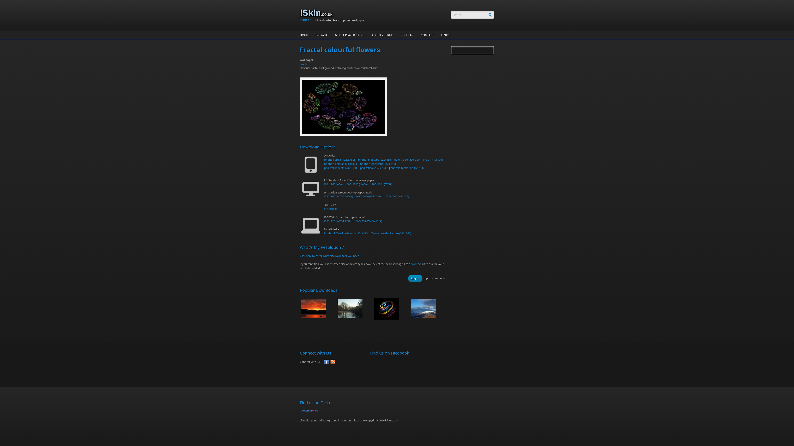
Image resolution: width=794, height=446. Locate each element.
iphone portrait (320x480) (339, 159)
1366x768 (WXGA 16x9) (368, 221)
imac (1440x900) (433, 159)
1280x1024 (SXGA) (381, 184)
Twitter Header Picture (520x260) (391, 233)
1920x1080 (330, 209)
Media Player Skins (349, 35)
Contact (427, 35)
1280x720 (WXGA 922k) (338, 221)
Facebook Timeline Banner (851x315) (346, 233)
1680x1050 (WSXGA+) (368, 196)
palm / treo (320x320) (407, 159)
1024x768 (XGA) (333, 184)
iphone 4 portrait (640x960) (340, 164)
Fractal (304, 64)
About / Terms (382, 35)
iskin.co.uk (308, 19)
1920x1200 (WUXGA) (396, 196)
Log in (415, 278)
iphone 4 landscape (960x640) (378, 164)
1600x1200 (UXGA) (356, 184)
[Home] (373, 13)
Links (445, 35)
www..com (310, 410)
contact (416, 264)
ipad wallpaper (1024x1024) (340, 168)
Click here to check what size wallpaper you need (329, 256)
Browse (322, 35)
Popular (407, 35)
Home (304, 35)
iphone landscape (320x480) (375, 159)
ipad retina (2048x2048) (374, 168)
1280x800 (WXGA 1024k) (338, 196)
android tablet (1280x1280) (407, 168)
